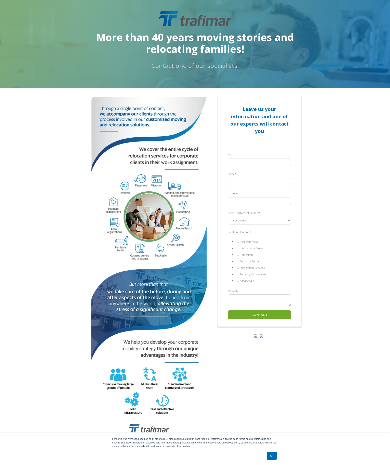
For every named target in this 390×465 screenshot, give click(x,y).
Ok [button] (271, 455)
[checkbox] (259, 261)
